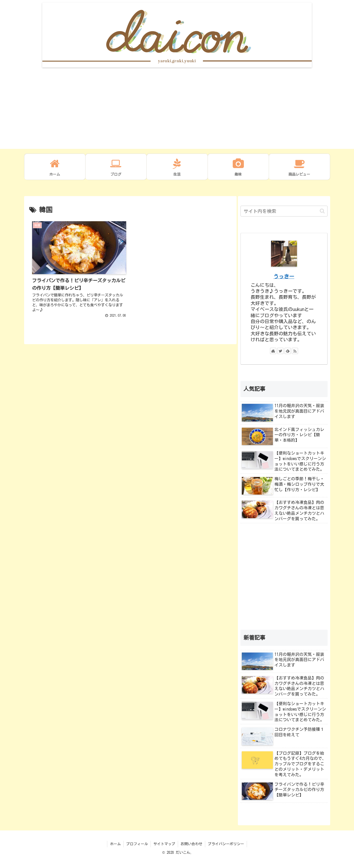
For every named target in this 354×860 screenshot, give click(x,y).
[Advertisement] (177, 112)
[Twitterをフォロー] (280, 351)
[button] (322, 211)
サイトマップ (164, 844)
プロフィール (137, 844)
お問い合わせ (191, 844)
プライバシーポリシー (226, 844)
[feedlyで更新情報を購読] (288, 351)
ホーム (115, 844)
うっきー (284, 276)
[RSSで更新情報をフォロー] (295, 351)
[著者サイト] (273, 351)
